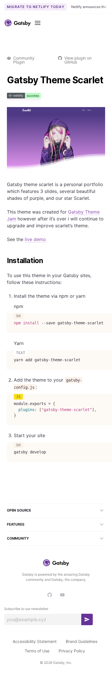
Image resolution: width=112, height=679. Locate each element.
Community (18, 538)
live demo (35, 239)
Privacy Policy (72, 650)
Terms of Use (37, 650)
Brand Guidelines (81, 641)
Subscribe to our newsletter (26, 609)
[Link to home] (18, 22)
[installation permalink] (4, 260)
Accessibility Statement (35, 641)
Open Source (19, 510)
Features (15, 524)
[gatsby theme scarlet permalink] (4, 80)
